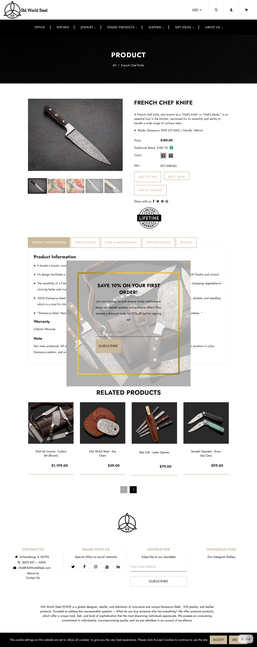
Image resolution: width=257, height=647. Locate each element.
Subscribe (108, 346)
